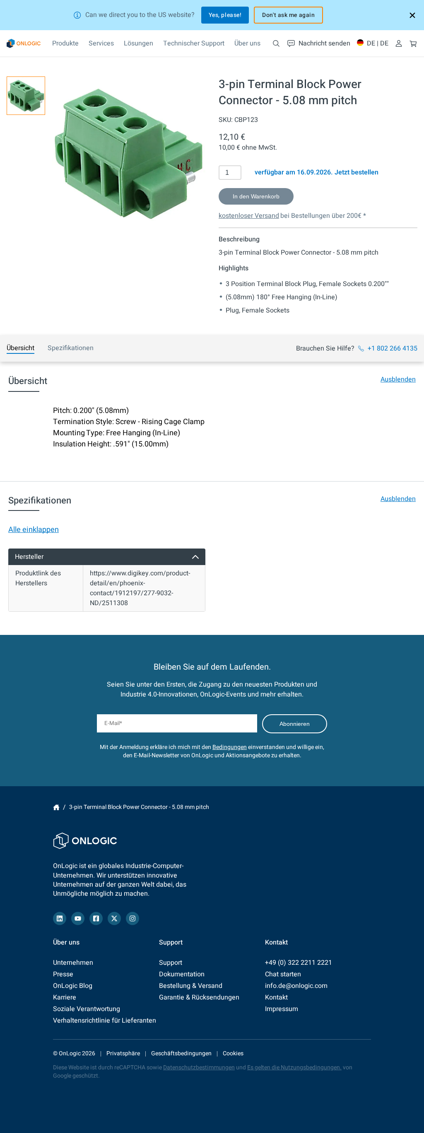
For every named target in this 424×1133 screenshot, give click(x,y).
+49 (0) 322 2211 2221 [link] (298, 963)
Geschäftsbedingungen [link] (181, 1053)
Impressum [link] (281, 1009)
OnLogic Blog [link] (72, 986)
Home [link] (56, 808)
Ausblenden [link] (398, 379)
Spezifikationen (71, 348)
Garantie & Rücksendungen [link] (199, 997)
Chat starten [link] (283, 974)
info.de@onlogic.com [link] (296, 986)
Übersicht (20, 348)
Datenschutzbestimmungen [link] (199, 1067)
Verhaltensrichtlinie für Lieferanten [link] (104, 1021)
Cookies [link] (233, 1053)
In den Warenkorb (256, 196)
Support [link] (170, 963)
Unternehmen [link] (73, 963)
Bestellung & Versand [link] (190, 986)
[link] (24, 43)
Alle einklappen (33, 529)
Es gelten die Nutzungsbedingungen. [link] (294, 1067)
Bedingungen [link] (229, 747)
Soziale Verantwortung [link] (86, 1009)
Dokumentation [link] (182, 974)
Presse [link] (63, 974)
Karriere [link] (64, 997)
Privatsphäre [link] (123, 1053)
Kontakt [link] (276, 997)
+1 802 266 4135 (392, 348)
